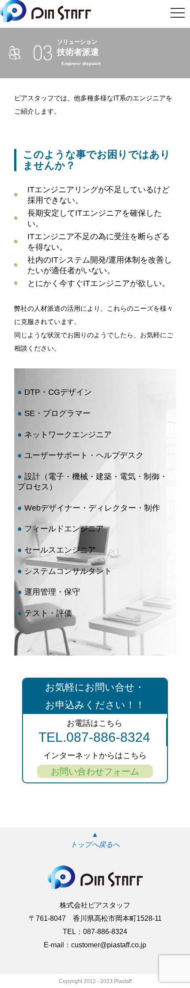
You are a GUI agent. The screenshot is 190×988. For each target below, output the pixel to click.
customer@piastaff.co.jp (108, 945)
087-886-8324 (105, 931)
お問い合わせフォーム (95, 771)
